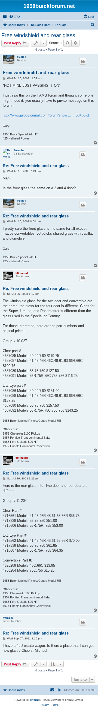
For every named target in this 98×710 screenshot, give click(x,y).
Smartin (18, 150)
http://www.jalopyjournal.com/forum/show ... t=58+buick (46, 115)
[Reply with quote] (82, 61)
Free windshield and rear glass (38, 35)
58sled (21, 56)
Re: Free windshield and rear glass (36, 165)
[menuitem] (14, 16)
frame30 (8, 617)
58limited (22, 273)
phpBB (34, 699)
